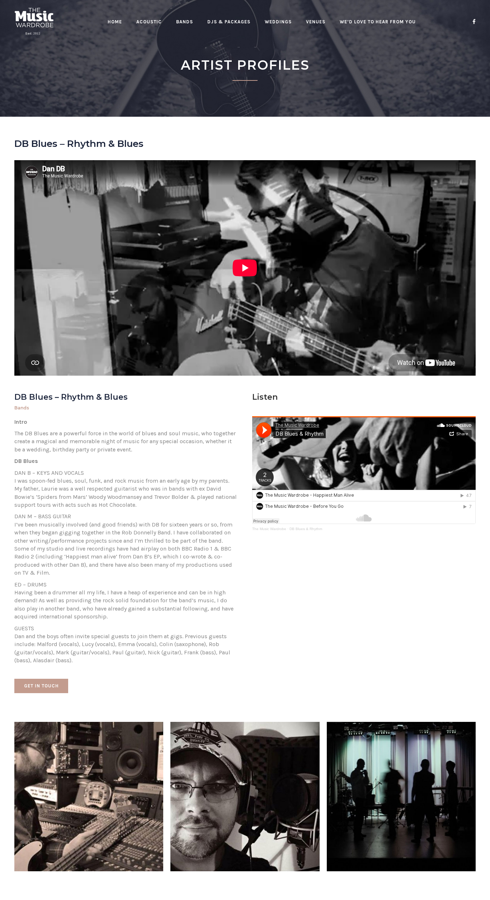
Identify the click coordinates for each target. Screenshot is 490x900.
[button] (41, 686)
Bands (21, 407)
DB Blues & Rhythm (305, 529)
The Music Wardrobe (269, 529)
